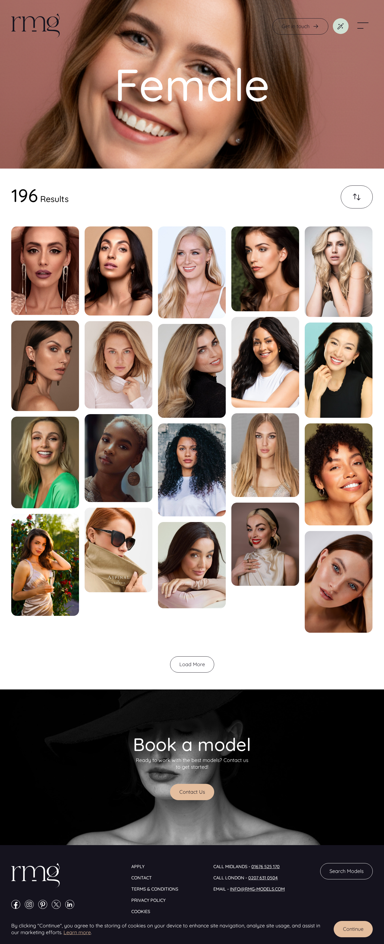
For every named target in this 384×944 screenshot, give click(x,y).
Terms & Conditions (154, 889)
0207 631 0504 (263, 878)
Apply (137, 866)
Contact (141, 878)
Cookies (140, 911)
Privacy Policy (148, 900)
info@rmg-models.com (257, 889)
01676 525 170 (265, 866)
